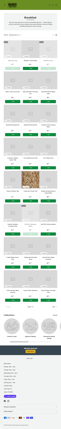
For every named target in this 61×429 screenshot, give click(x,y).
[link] (13, 307)
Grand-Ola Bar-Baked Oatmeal (13, 291)
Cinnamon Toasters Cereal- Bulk (12, 159)
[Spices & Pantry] (31, 326)
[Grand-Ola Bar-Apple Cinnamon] (48, 246)
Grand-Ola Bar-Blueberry (30, 290)
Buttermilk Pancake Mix (12, 125)
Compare (9, 56)
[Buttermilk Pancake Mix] (13, 113)
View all (55, 315)
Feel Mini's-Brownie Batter (48, 224)
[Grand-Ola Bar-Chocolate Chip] (48, 279)
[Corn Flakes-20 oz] (48, 147)
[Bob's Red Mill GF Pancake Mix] (30, 80)
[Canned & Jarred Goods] (49, 326)
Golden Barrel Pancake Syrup (30, 258)
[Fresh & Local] (12, 326)
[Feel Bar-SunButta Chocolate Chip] (13, 213)
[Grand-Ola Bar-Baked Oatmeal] (13, 279)
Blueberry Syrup (48, 60)
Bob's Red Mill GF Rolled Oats (48, 92)
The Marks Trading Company (13, 425)
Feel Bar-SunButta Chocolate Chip (13, 225)
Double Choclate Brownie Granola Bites (48, 192)
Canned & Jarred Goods (49, 337)
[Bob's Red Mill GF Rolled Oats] (48, 80)
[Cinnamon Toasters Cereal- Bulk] (13, 147)
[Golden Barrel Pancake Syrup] (30, 246)
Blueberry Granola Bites (30, 60)
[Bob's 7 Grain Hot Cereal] (13, 80)
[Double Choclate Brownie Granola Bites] (48, 180)
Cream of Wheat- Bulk (12, 191)
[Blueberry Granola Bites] (30, 49)
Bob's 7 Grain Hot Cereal (13, 91)
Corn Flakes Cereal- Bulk (30, 158)
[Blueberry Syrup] (48, 49)
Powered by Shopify (24, 425)
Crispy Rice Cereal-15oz (30, 191)
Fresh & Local (11, 336)
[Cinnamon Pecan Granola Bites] (48, 113)
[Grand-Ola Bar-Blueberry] (30, 279)
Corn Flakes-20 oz (48, 158)
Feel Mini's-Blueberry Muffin (30, 225)
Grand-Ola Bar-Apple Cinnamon (48, 258)
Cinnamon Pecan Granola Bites (48, 126)
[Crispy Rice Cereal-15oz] (30, 180)
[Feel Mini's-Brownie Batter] (48, 213)
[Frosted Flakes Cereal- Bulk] (13, 246)
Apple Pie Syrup (12, 60)
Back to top (30, 358)
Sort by (6, 35)
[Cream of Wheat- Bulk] (13, 180)
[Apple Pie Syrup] (13, 49)
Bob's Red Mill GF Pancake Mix (30, 92)
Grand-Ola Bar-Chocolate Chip (48, 291)
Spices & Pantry (30, 336)
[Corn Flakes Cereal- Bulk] (30, 147)
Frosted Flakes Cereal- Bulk (12, 258)
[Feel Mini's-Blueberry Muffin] (30, 213)
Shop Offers (30, 351)
